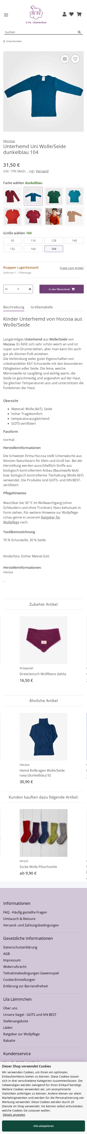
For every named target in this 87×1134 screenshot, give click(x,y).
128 (53, 240)
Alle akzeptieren (43, 1126)
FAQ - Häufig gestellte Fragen (25, 912)
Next (77, 653)
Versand (42, 171)
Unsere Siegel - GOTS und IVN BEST (29, 1014)
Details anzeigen (14, 1115)
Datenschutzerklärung (20, 947)
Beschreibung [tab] (13, 307)
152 (12, 249)
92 (12, 240)
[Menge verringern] (6, 289)
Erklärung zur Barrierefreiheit (25, 986)
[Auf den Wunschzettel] (75, 58)
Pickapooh (26, 668)
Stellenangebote (15, 1021)
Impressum (12, 960)
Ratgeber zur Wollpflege (21, 1034)
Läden (8, 1027)
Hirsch (24, 861)
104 (53, 249)
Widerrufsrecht (15, 966)
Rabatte (9, 1040)
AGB (6, 954)
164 (33, 249)
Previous (10, 653)
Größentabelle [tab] (42, 307)
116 (33, 240)
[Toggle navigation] (6, 15)
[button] (64, 14)
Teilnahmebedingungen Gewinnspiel (31, 973)
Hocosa (24, 765)
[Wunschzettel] (71, 14)
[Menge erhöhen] (30, 289)
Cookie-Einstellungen (19, 979)
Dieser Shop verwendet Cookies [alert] (26, 1066)
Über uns (10, 1008)
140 (74, 240)
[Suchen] (80, 32)
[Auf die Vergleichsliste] (64, 58)
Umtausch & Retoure (19, 919)
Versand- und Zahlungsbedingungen (31, 925)
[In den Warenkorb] (6, 49)
